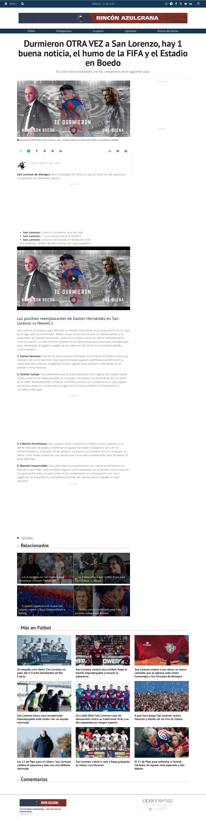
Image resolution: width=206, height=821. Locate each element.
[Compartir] (167, 4)
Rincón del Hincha (168, 31)
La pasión (98, 31)
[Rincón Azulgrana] (103, 18)
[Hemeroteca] (198, 3)
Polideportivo (63, 31)
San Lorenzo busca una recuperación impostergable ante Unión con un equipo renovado (42, 719)
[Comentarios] (117, 151)
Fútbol (31, 31)
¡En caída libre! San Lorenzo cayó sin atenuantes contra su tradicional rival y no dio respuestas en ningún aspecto (102, 719)
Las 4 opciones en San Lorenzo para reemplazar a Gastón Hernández (41, 578)
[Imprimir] (109, 151)
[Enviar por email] (125, 151)
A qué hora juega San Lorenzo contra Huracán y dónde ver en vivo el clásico (159, 717)
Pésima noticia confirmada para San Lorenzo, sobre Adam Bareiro (97, 611)
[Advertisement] (73, 206)
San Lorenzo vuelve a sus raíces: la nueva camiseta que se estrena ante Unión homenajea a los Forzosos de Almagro (160, 672)
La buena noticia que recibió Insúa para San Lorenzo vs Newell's (100, 578)
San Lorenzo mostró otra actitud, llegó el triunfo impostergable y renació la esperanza (101, 672)
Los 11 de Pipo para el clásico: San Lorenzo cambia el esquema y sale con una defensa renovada (44, 765)
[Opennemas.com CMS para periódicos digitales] (158, 804)
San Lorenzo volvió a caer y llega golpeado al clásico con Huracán (103, 763)
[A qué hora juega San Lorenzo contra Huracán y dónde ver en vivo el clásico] (162, 696)
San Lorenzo (27, 538)
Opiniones (130, 31)
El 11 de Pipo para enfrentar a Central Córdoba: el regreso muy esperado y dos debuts (159, 765)
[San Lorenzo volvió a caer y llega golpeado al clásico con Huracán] (103, 742)
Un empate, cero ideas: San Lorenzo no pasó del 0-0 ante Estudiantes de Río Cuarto (41, 672)
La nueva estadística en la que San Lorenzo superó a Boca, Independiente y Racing (42, 609)
